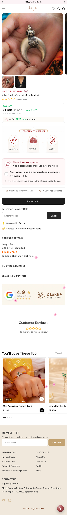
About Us (40, 457)
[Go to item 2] (21, 82)
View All (58, 353)
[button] (8, 99)
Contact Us (41, 461)
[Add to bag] (42, 410)
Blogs (38, 470)
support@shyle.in (10, 483)
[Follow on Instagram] (9, 500)
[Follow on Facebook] (3, 500)
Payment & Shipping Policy (14, 470)
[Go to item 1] (8, 82)
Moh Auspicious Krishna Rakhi (17, 406)
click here (29, 255)
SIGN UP (56, 442)
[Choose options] (41, 399)
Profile (39, 466)
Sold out (33, 201)
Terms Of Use (8, 461)
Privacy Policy (8, 457)
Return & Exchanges (11, 466)
